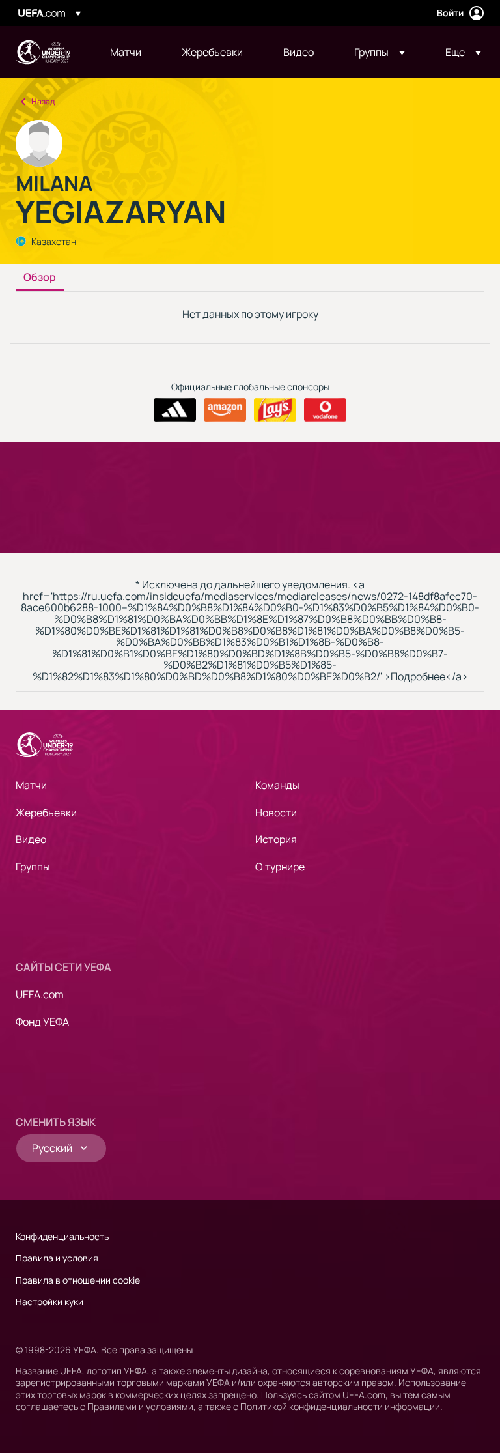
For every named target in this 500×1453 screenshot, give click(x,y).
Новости (276, 812)
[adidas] (175, 410)
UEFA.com (40, 994)
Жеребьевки (46, 812)
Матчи (31, 785)
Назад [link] (43, 101)
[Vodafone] (325, 410)
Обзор (39, 277)
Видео (31, 839)
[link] (126, 52)
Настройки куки (49, 1301)
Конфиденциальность (62, 1236)
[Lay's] (275, 410)
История (276, 839)
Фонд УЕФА (42, 1021)
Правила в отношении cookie (78, 1280)
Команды (277, 785)
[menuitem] (130, 52)
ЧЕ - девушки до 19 (43, 52)
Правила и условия (57, 1258)
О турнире (280, 866)
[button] (379, 52)
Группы (33, 866)
